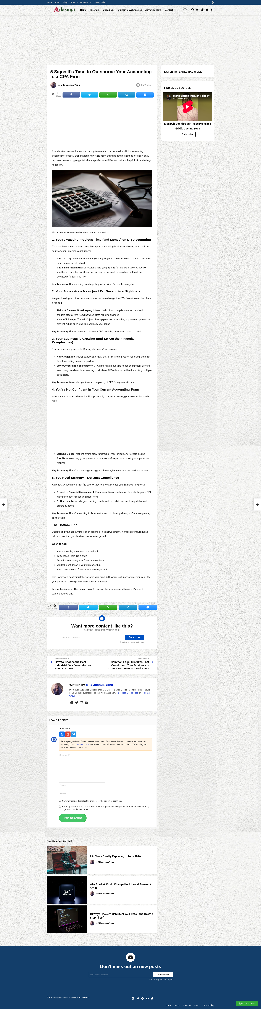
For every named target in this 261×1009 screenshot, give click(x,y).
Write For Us (85, 2)
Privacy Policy (100, 2)
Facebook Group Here (127, 693)
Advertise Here (153, 10)
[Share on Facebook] (71, 95)
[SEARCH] (185, 10)
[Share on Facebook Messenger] (145, 95)
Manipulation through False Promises (187, 123)
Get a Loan (108, 10)
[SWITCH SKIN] (213, 2)
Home (49, 2)
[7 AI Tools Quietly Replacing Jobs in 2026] (67, 860)
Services (187, 1005)
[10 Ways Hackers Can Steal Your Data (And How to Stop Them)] (67, 919)
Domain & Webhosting (130, 10)
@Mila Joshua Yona (187, 128)
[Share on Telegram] (126, 95)
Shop (65, 2)
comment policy (82, 744)
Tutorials (94, 10)
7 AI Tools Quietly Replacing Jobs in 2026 (115, 856)
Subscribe (187, 134)
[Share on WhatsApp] (108, 95)
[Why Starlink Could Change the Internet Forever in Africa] (67, 889)
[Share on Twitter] (89, 95)
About (57, 2)
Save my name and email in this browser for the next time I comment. (92, 801)
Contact (169, 10)
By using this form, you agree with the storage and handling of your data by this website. (105, 806)
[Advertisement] (130, 38)
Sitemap (74, 2)
